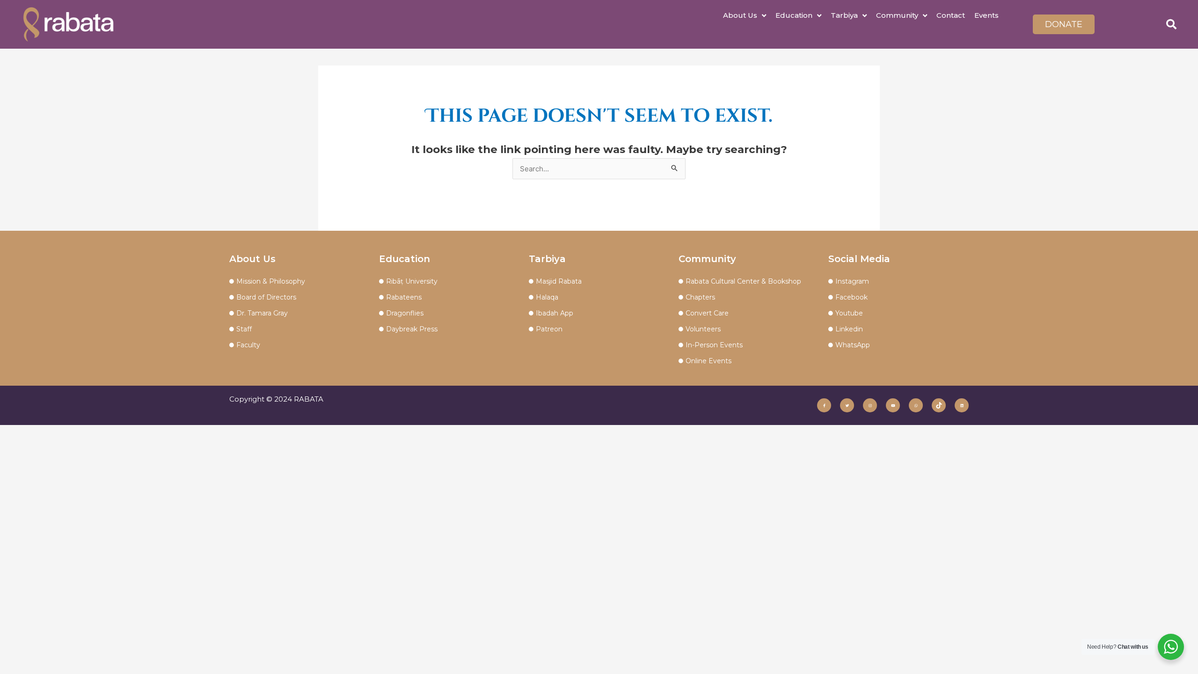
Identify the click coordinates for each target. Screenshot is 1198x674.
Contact (950, 15)
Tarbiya (844, 15)
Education (793, 15)
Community (897, 15)
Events (986, 15)
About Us (740, 15)
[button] (1171, 24)
